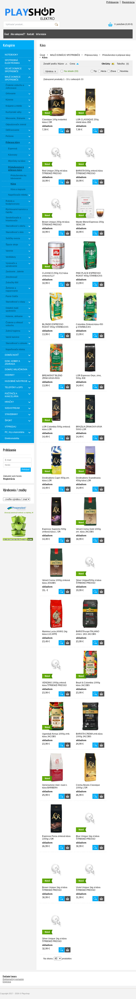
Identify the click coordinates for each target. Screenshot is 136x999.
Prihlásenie (112, 2)
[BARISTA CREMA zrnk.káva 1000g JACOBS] (90, 731)
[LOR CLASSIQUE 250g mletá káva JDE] (90, 116)
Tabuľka (121, 64)
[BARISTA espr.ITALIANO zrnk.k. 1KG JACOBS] (90, 628)
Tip (95, 71)
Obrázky (106, 64)
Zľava (113, 71)
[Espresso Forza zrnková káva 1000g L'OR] (56, 833)
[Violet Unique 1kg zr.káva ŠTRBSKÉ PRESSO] (90, 884)
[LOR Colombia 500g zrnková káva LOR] (56, 424)
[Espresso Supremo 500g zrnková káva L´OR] (56, 526)
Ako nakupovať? (18, 34)
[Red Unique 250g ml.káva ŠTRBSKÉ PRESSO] (56, 168)
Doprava (7, 982)
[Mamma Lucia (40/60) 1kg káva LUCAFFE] (56, 628)
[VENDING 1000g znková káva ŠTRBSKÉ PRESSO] (56, 680)
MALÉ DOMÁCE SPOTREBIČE (65, 55)
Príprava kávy (91, 55)
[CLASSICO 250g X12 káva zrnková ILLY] (56, 270)
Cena (72, 64)
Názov (61, 64)
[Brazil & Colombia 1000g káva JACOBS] (90, 680)
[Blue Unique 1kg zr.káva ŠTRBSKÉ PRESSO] (90, 833)
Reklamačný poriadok (13, 979)
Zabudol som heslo (12, 476)
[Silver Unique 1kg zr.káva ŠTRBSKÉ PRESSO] (56, 936)
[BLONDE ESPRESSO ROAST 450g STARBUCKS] (56, 321)
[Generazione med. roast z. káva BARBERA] (56, 782)
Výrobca (50, 71)
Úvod (6, 34)
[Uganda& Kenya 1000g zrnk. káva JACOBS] (56, 731)
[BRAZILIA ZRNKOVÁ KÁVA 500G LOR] (90, 424)
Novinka (124, 71)
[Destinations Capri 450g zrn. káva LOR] (56, 475)
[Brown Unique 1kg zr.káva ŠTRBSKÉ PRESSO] (56, 884)
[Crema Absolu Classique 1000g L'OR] (90, 782)
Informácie (41, 34)
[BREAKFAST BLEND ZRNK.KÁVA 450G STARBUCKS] (56, 372)
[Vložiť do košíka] (67, 130)
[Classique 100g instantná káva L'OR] (56, 116)
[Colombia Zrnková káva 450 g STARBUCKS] (90, 321)
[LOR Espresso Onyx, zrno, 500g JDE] (90, 372)
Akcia (103, 71)
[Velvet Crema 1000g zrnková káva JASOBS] (56, 577)
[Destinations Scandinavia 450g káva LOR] (90, 475)
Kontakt (30, 34)
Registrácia (128, 2)
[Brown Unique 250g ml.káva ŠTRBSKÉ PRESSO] (56, 219)
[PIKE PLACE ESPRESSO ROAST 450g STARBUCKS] (90, 270)
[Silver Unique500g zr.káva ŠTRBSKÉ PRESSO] (90, 577)
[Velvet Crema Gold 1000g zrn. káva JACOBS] (90, 526)
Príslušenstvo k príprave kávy (116, 55)
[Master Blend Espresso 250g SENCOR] (90, 219)
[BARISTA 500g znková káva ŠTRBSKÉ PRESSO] (90, 168)
